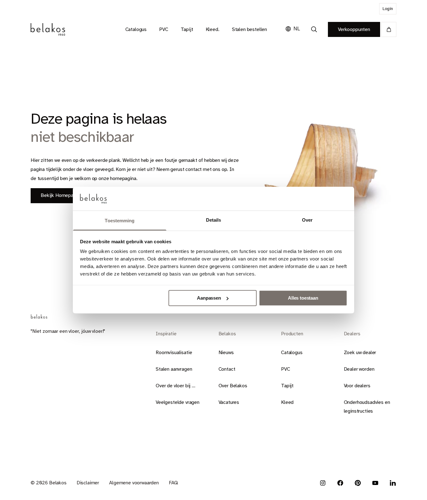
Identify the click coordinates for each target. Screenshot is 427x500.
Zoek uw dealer (360, 352)
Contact (227, 369)
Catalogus (292, 352)
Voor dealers (357, 386)
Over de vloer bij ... (175, 386)
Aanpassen (209, 298)
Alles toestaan (303, 298)
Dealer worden (359, 369)
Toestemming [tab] (119, 221)
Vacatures (229, 402)
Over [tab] (307, 220)
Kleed (287, 402)
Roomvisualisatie (174, 352)
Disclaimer (88, 483)
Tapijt (287, 386)
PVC (285, 369)
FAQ (173, 483)
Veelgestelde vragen (177, 402)
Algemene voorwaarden (134, 483)
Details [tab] (213, 220)
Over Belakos (233, 386)
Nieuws (226, 352)
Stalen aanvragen (174, 369)
